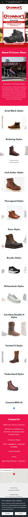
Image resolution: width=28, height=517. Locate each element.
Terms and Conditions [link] (14, 490)
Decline (7, 513)
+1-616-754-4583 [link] (14, 451)
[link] (14, 8)
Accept (21, 513)
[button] (25, 461)
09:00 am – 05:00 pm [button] (17, 461)
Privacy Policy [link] (14, 488)
